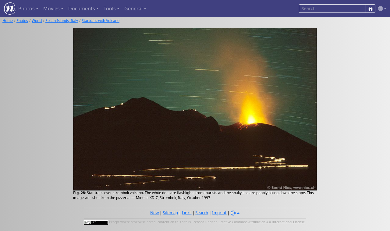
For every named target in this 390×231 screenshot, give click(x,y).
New (154, 212)
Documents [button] (81, 8)
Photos (22, 20)
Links (186, 212)
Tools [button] (110, 8)
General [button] (133, 8)
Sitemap (170, 212)
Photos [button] (26, 8)
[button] (380, 8)
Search (201, 212)
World (37, 20)
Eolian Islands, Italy (61, 20)
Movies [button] (51, 8)
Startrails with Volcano (100, 20)
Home (7, 20)
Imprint (219, 212)
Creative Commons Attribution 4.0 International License (261, 222)
